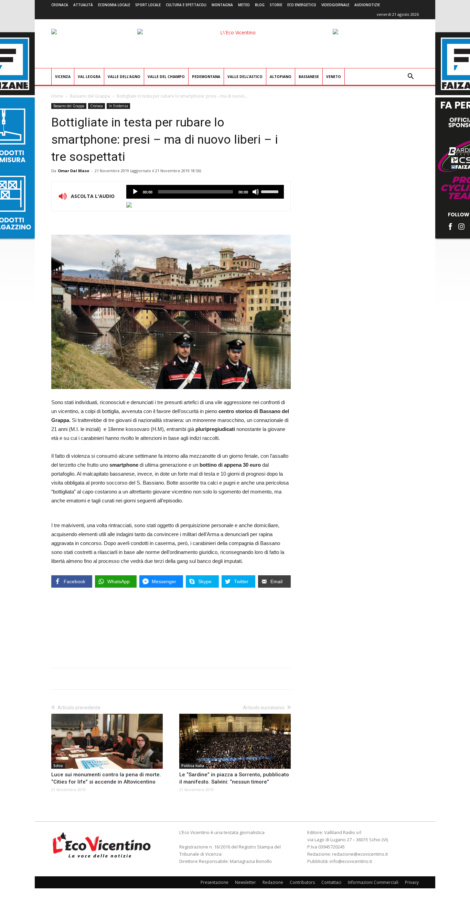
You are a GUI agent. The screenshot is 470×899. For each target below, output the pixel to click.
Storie (276, 4)
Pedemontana (206, 76)
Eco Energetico (301, 4)
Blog (260, 4)
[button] (410, 77)
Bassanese (309, 76)
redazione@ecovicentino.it (360, 854)
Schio (58, 765)
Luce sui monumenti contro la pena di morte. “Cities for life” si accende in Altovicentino (106, 778)
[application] (205, 192)
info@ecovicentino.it (351, 861)
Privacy (412, 882)
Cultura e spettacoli (186, 4)
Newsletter (245, 882)
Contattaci (331, 882)
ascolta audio (135, 191)
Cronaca (59, 4)
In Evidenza (118, 105)
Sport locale (148, 4)
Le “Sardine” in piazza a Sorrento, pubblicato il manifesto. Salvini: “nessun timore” (234, 778)
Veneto (333, 76)
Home (57, 96)
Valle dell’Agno (124, 76)
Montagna (222, 4)
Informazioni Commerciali (373, 882)
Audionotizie (367, 4)
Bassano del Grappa (90, 96)
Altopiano (280, 76)
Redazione (273, 882)
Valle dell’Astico (245, 76)
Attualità (83, 4)
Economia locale (114, 4)
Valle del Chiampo (166, 76)
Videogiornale (335, 4)
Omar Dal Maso (73, 170)
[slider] (270, 191)
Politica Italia (192, 765)
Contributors (302, 882)
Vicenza (63, 76)
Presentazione (214, 882)
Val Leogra (89, 76)
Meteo (244, 4)
